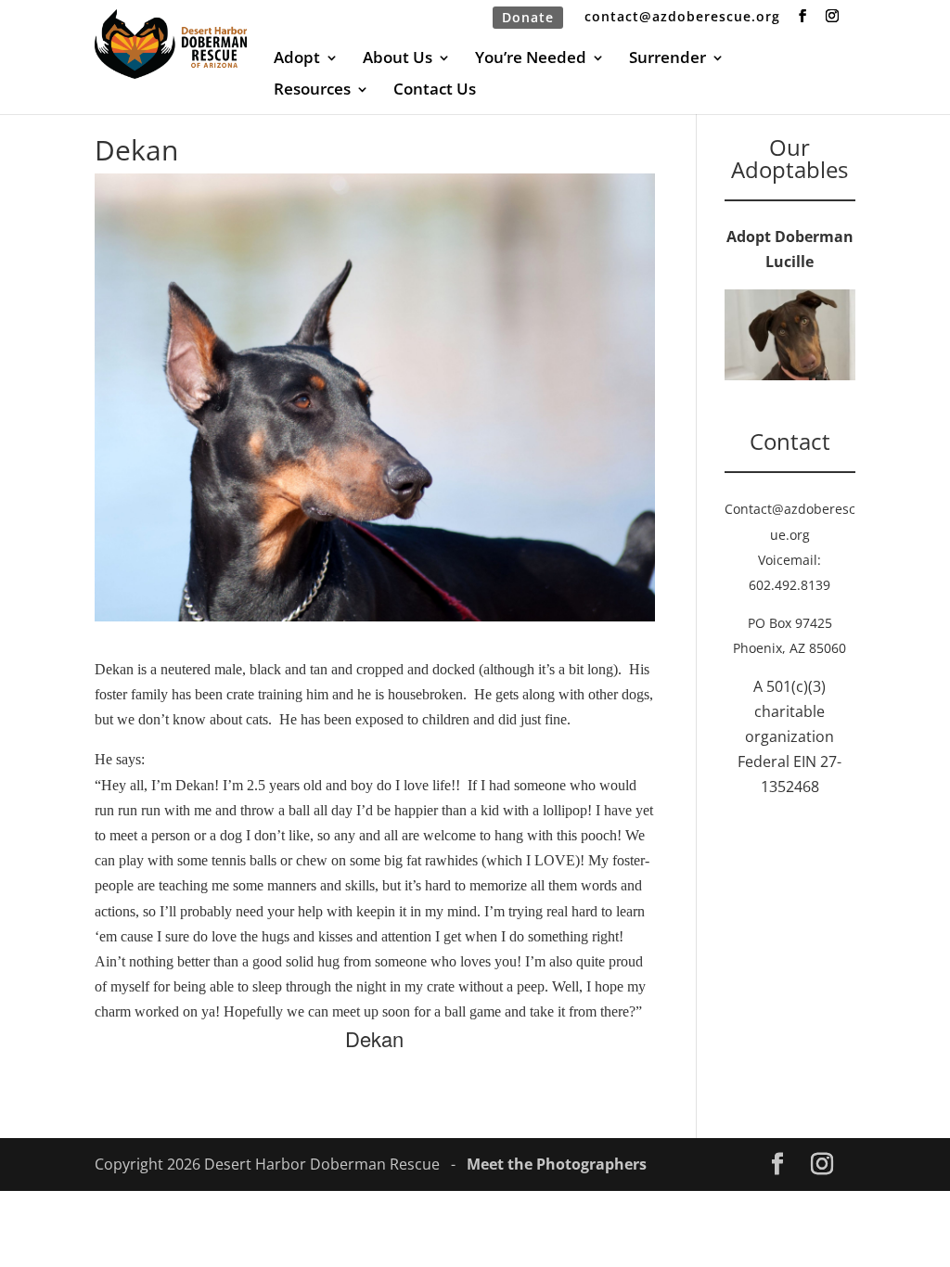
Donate (528, 17)
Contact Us (434, 91)
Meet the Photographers (557, 1164)
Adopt (297, 59)
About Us (397, 59)
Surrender (667, 59)
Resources (312, 91)
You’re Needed (530, 59)
